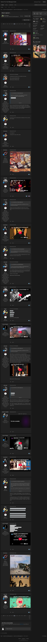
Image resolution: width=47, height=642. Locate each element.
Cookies (27, 638)
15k (5, 188)
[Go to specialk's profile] (5, 181)
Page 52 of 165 (29, 25)
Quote (13, 70)
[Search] (45, 5)
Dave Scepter (5, 324)
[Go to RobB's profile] (5, 119)
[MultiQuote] (10, 49)
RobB (5, 115)
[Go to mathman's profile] (5, 56)
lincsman (5, 131)
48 (7, 615)
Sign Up (44, 1)
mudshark (5, 224)
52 (14, 615)
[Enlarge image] (13, 97)
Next (25, 615)
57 (22, 615)
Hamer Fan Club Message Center (8, 1)
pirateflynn (7, 15)
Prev (4, 615)
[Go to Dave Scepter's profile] (5, 327)
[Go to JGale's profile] (5, 78)
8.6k (5, 85)
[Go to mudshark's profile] (5, 228)
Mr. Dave (5, 150)
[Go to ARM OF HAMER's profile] (5, 415)
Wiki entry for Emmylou (25, 107)
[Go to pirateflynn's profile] (3, 16)
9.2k (5, 126)
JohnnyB (5, 90)
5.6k (5, 235)
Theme (19, 638)
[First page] (2, 24)
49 (9, 615)
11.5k (6, 101)
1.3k (5, 141)
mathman (5, 52)
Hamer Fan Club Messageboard (14, 16)
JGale (5, 74)
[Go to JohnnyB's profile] (5, 94)
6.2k (5, 332)
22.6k (6, 41)
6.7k (5, 63)
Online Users (13, 7)
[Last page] (27, 24)
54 (17, 615)
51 (12, 615)
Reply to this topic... (10, 628)
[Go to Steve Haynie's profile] (5, 34)
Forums (2, 7)
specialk (5, 287)
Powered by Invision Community (23, 640)
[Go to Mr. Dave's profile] (5, 153)
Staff (9, 7)
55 (19, 615)
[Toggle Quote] (11, 202)
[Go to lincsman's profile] (5, 134)
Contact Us (23, 638)
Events (6, 7)
